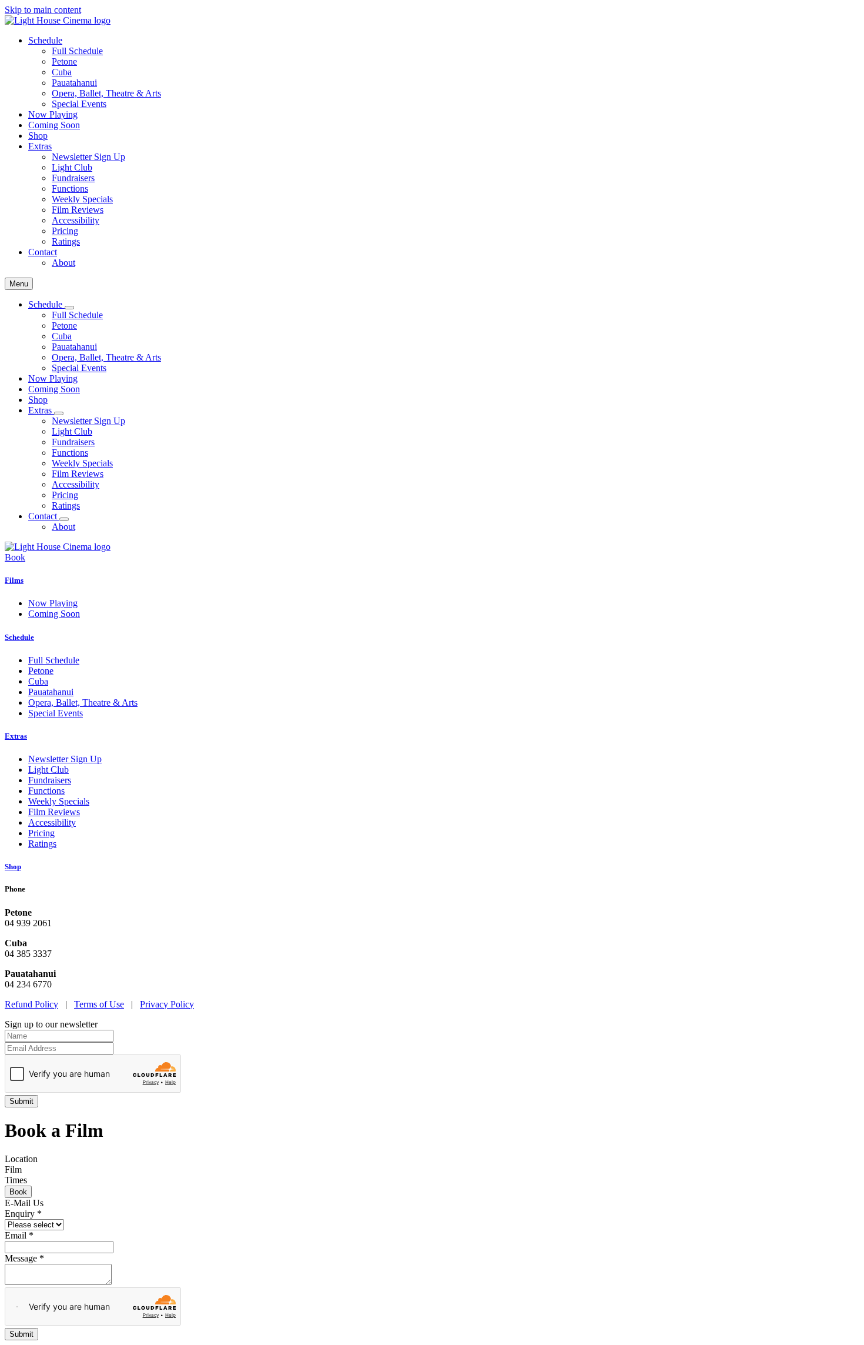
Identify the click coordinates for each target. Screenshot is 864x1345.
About (63, 263)
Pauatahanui (74, 83)
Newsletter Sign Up (88, 157)
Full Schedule (77, 51)
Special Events (79, 104)
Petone (64, 61)
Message (24, 1258)
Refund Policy (31, 1004)
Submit (21, 1334)
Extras (16, 736)
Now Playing (53, 114)
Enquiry (23, 1214)
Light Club (72, 167)
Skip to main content (43, 10)
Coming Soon (54, 125)
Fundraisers (73, 178)
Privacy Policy (167, 1004)
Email (19, 1235)
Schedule (19, 637)
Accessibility (75, 220)
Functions (70, 188)
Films (14, 580)
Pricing (65, 231)
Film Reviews (77, 210)
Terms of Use (99, 1004)
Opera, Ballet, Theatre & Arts (106, 93)
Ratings (66, 241)
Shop (38, 136)
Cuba (62, 72)
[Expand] (69, 307)
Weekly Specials (82, 199)
